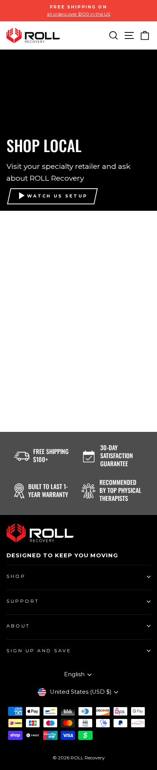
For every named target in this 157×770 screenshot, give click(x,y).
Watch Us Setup (57, 196)
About (18, 626)
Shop (16, 576)
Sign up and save (39, 650)
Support (22, 601)
